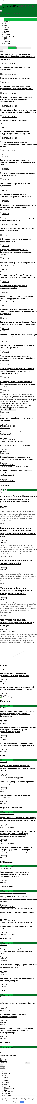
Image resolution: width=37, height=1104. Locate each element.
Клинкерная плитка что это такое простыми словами (15, 122)
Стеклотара (8, 42)
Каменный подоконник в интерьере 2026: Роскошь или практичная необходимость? (16, 99)
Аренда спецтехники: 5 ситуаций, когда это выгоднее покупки (17, 219)
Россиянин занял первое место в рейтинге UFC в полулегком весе (14, 674)
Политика (3, 1049)
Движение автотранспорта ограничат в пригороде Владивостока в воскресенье (17, 263)
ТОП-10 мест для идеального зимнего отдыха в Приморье (17, 346)
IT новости (7, 868)
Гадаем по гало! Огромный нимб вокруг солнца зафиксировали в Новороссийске (18, 819)
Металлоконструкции (15, 778)
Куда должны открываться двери (15, 78)
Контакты (7, 43)
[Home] (5, 20)
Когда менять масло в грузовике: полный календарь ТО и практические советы (17, 162)
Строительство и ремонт (14, 441)
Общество (3, 945)
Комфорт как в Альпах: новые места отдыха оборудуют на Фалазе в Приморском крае (16, 298)
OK (22, 1101)
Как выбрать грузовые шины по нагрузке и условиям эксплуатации (16, 132)
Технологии (22, 893)
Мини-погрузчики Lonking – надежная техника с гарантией (17, 229)
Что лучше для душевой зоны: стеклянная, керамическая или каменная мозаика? (18, 144)
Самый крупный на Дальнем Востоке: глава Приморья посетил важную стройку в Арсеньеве (17, 371)
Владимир (3, 424)
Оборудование (9, 40)
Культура (7, 22)
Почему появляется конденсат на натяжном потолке (15, 1054)
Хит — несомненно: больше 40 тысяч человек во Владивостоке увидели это (17, 744)
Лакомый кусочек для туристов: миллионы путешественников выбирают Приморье (18, 358)
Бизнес (14, 868)
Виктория (3, 449)
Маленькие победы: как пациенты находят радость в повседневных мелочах (16, 591)
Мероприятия (9, 36)
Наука (6, 25)
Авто (6, 29)
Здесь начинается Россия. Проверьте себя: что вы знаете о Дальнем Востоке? (18, 276)
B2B (5, 38)
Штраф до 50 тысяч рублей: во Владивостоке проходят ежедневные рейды (16, 252)
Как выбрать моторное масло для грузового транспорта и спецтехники (16, 87)
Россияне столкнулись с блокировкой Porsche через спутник (17, 979)
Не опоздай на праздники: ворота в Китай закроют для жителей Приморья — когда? (17, 384)
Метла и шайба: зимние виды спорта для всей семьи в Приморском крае (18, 336)
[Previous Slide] (1, 490)
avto (5, 154)
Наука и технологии (7, 814)
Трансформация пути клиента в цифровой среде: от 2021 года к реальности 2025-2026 (14, 874)
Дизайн (6, 32)
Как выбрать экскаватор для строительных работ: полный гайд (15, 195)
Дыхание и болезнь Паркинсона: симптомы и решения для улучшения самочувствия (18, 499)
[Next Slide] (5, 490)
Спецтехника (4, 412)
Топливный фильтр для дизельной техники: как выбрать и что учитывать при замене (17, 56)
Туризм (6, 31)
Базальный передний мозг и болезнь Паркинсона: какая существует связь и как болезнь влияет (18, 532)
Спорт (6, 23)
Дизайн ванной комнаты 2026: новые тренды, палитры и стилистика (17, 914)
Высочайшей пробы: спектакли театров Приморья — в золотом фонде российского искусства (18, 729)
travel (6, 156)
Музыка (7, 34)
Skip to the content (6, 1)
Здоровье (7, 27)
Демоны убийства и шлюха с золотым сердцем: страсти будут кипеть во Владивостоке (17, 713)
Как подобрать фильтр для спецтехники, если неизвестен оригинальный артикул (18, 111)
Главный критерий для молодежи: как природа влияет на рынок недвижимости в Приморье (18, 311)
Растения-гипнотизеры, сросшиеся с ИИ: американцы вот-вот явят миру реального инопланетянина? (18, 833)
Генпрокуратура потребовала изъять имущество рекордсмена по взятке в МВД (16, 951)
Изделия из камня (6, 466)
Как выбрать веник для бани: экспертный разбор (13, 287)
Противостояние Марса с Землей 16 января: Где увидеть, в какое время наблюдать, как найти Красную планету (18, 849)
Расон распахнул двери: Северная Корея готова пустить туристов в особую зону (18, 323)
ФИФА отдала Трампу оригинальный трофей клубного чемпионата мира (17, 688)
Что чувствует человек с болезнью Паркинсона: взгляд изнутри (17, 622)
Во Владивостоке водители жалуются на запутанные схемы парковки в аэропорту (18, 207)
